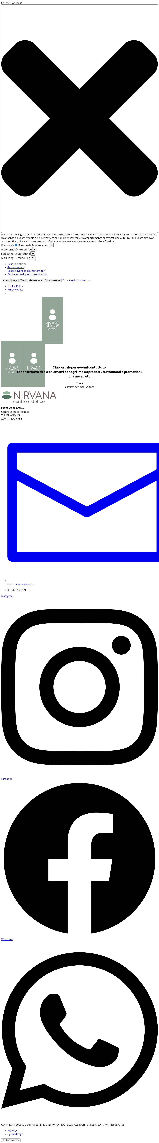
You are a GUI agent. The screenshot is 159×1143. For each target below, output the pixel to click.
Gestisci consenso (10, 1140)
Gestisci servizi (15, 267)
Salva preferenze (52, 280)
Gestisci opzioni (16, 264)
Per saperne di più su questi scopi (27, 274)
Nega (15, 280)
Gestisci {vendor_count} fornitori (26, 270)
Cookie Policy (15, 286)
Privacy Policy (15, 289)
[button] (79, 119)
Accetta (5, 280)
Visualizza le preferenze (31, 280)
